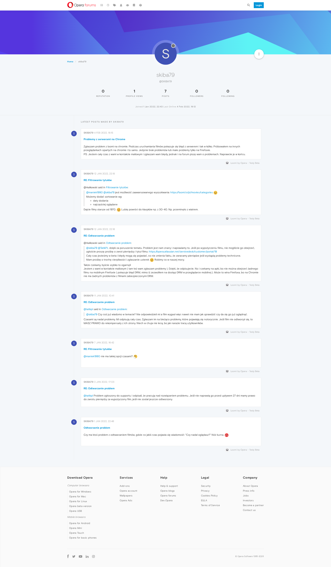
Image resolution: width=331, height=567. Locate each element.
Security (205, 486)
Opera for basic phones (83, 537)
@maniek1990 (94, 192)
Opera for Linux (78, 501)
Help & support (169, 486)
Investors (248, 500)
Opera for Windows (80, 491)
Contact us (249, 510)
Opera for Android (79, 523)
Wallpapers (126, 495)
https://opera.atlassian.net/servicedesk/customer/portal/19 (183, 251)
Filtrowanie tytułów (117, 187)
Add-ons (125, 486)
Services (126, 477)
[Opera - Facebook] (68, 556)
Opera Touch (76, 532)
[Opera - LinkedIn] (87, 556)
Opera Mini (75, 528)
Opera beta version (80, 506)
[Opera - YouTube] (80, 556)
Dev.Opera (166, 500)
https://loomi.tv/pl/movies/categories (191, 192)
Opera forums (168, 495)
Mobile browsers (76, 517)
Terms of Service (210, 505)
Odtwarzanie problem (118, 242)
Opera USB (75, 511)
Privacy (205, 490)
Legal (205, 477)
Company (250, 477)
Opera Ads (126, 500)
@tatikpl (88, 309)
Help (163, 477)
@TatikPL (103, 247)
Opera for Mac (77, 496)
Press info (248, 490)
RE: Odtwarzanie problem (99, 235)
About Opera (250, 486)
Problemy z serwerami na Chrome (104, 139)
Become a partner (253, 505)
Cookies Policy (209, 495)
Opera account (128, 490)
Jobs (246, 495)
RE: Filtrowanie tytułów (98, 180)
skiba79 (88, 132)
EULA (204, 500)
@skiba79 (108, 192)
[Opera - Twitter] (74, 556)
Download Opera (80, 477)
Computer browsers (78, 485)
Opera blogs (167, 490)
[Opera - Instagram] (93, 556)
